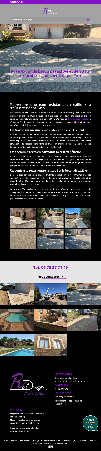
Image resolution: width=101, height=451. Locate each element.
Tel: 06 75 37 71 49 (50, 267)
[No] (97, 444)
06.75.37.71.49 (17, 2)
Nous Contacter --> (50, 276)
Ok (50, 447)
